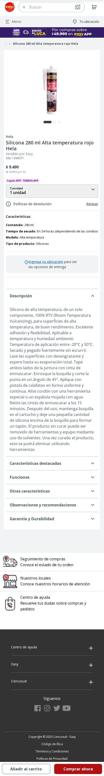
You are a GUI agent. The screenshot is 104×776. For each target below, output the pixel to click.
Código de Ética (52, 744)
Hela (9, 136)
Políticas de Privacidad (52, 759)
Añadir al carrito (26, 769)
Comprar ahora (78, 769)
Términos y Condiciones (52, 751)
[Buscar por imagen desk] (77, 7)
